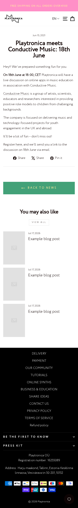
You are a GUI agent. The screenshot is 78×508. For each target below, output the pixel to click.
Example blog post (44, 239)
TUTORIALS (39, 375)
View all (39, 222)
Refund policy (39, 425)
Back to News (42, 188)
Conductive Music (16, 93)
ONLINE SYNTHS (39, 382)
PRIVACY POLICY (39, 411)
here (19, 144)
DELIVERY (39, 354)
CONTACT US (39, 404)
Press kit (13, 445)
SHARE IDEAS (39, 396)
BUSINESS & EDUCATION (39, 389)
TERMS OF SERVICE (39, 418)
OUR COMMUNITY (39, 368)
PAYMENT (39, 361)
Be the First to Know (26, 437)
